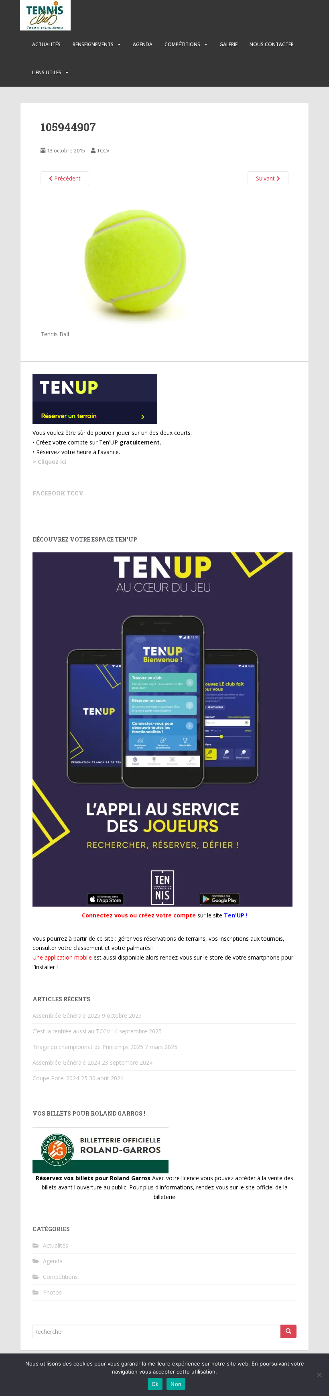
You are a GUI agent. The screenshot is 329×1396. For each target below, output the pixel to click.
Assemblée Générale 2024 (66, 1062)
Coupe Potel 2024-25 (59, 1078)
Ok (155, 1384)
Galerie (228, 44)
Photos (52, 1292)
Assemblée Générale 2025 (66, 1015)
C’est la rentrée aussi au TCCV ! (72, 1031)
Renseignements (93, 44)
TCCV (103, 150)
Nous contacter (272, 44)
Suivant (266, 178)
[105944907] (142, 261)
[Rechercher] (288, 1331)
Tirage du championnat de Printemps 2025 (87, 1047)
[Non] (319, 1375)
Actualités (46, 44)
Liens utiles (46, 72)
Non (176, 1384)
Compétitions (182, 44)
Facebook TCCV (57, 493)
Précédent (67, 178)
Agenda (142, 44)
